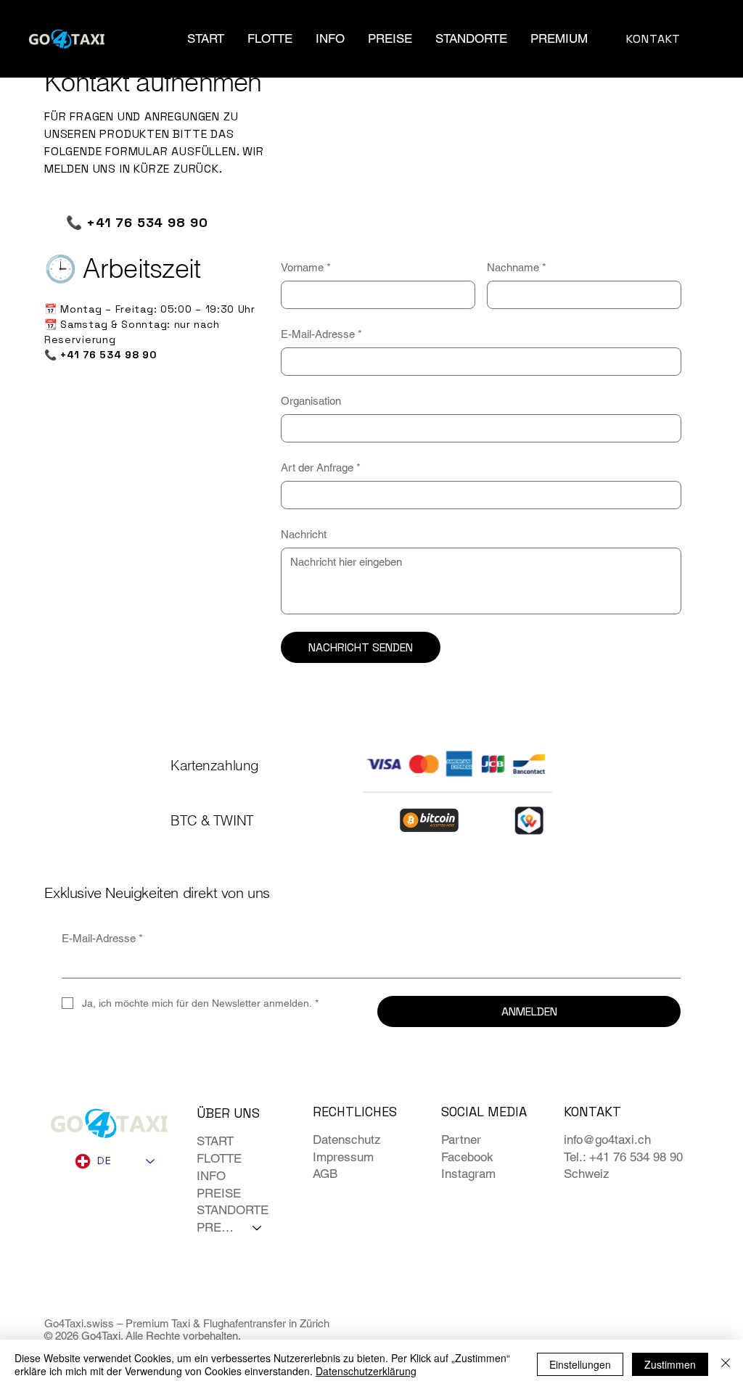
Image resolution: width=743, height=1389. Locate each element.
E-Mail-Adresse (321, 334)
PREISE (219, 1193)
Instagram (468, 1173)
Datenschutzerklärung (366, 1371)
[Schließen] (725, 1364)
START (215, 1141)
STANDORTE (232, 1210)
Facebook (467, 1157)
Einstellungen (580, 1364)
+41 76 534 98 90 (147, 222)
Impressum (343, 1157)
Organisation (311, 401)
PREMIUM (218, 1227)
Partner (461, 1139)
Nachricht (304, 534)
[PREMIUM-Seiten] (595, 38)
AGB (325, 1173)
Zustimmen (670, 1364)
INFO (211, 1176)
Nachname (516, 267)
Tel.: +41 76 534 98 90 (623, 1157)
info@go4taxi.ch (607, 1139)
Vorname (306, 267)
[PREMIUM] (257, 1228)
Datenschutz (347, 1139)
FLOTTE (219, 1158)
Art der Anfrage (321, 467)
